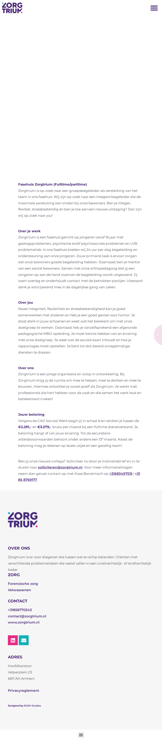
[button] (154, 8)
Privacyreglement (23, 691)
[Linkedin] (13, 640)
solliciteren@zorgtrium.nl (60, 467)
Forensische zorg (23, 584)
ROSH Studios (32, 705)
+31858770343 (20, 610)
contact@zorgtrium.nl (27, 616)
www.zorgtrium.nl (24, 622)
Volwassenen (19, 590)
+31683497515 (120, 474)
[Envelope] (24, 640)
